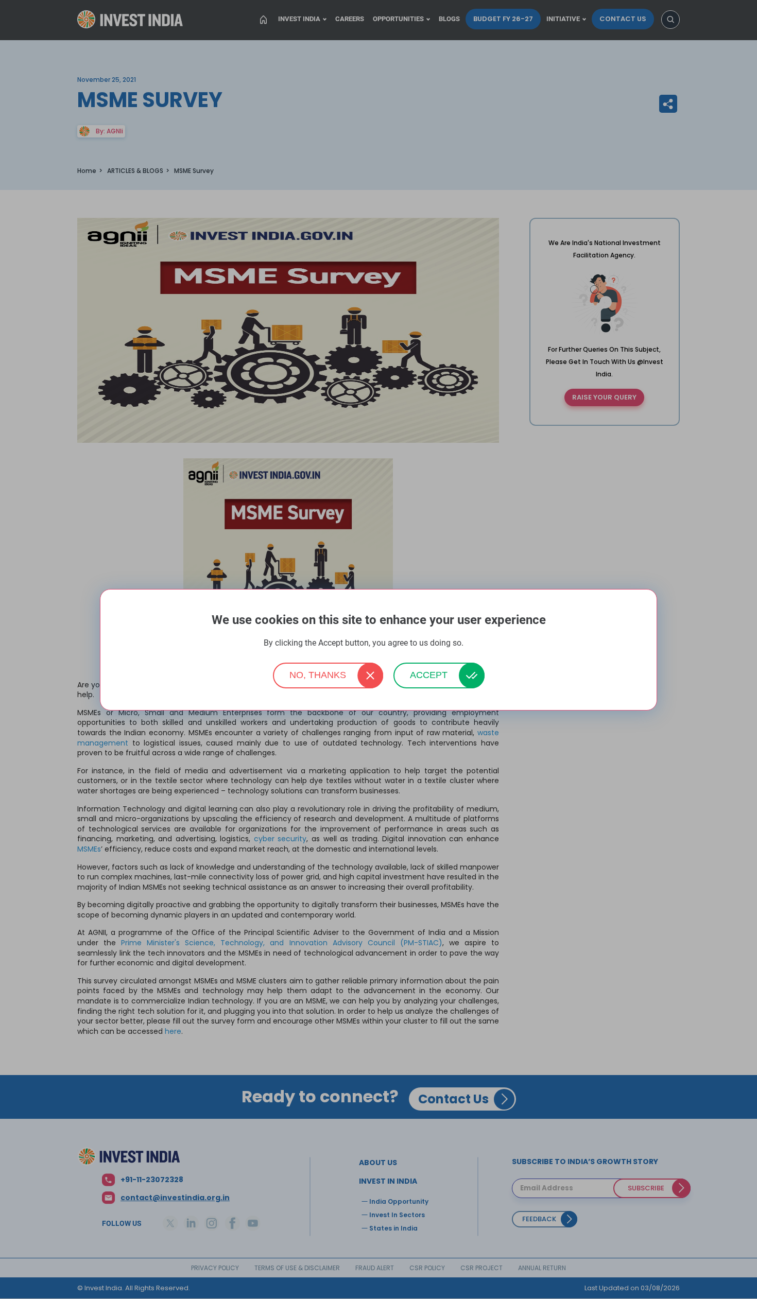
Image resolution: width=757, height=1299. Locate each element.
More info (479, 643)
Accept (429, 675)
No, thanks (317, 675)
